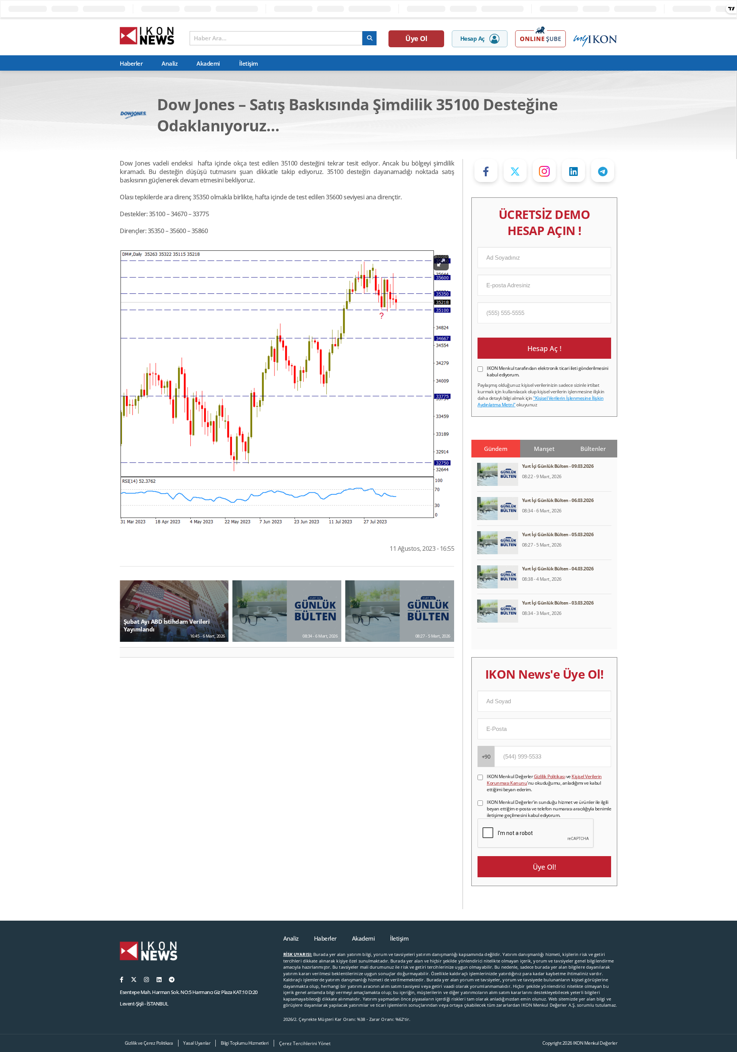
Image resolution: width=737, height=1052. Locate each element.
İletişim (248, 63)
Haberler (131, 63)
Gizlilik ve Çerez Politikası (149, 1043)
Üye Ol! (544, 866)
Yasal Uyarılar (196, 1043)
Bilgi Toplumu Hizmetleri (245, 1043)
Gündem (495, 448)
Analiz (169, 63)
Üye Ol (416, 38)
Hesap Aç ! (544, 348)
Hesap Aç (472, 38)
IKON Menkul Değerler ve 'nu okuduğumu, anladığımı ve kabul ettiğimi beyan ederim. (544, 783)
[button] (129, 652)
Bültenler (593, 448)
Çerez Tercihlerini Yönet (304, 1043)
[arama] (369, 38)
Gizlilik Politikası (549, 776)
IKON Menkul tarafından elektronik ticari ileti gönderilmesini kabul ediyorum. (547, 371)
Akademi (208, 63)
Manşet (544, 448)
